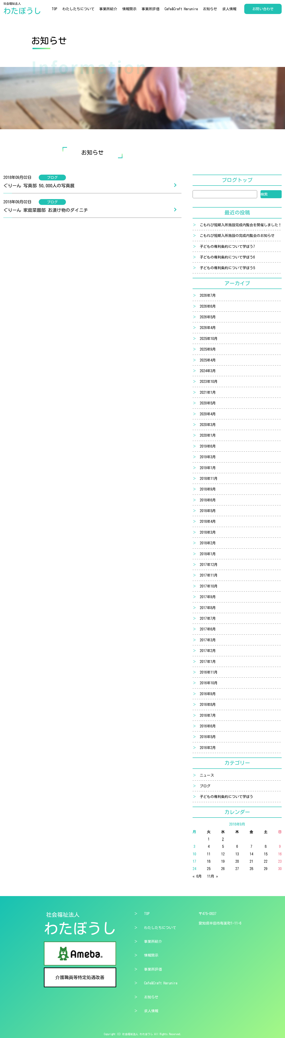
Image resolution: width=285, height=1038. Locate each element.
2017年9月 (208, 597)
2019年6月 (208, 446)
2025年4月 (208, 360)
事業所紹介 (108, 9)
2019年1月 (208, 468)
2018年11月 (209, 478)
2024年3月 (208, 371)
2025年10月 (209, 338)
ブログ (205, 786)
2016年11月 (209, 672)
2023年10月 (209, 381)
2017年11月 (209, 575)
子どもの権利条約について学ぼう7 (227, 246)
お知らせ (210, 9)
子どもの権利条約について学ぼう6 (227, 257)
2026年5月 (208, 317)
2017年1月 (208, 661)
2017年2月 (208, 650)
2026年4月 (208, 327)
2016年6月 (208, 726)
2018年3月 (208, 532)
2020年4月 (208, 414)
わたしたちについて (78, 9)
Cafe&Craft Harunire (181, 9)
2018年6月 (208, 500)
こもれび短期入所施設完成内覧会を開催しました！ (241, 225)
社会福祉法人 (22, 8)
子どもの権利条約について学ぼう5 (227, 268)
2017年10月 (209, 586)
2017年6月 (208, 629)
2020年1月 (208, 435)
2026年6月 (208, 306)
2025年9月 (208, 349)
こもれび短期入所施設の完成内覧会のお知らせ (237, 235)
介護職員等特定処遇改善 (79, 977)
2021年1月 (208, 392)
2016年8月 (208, 704)
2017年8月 (208, 608)
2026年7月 (208, 295)
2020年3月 (208, 424)
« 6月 (197, 876)
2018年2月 (208, 543)
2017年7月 (208, 618)
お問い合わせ (263, 9)
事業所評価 (150, 9)
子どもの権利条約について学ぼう (226, 796)
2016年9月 (208, 694)
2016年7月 (208, 715)
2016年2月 (208, 747)
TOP (54, 9)
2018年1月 (208, 554)
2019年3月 (208, 457)
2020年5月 (208, 403)
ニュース (207, 775)
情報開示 (129, 9)
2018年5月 (208, 511)
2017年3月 (208, 640)
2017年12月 (209, 564)
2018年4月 (208, 521)
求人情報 (229, 9)
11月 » (212, 876)
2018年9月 (208, 489)
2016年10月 (209, 683)
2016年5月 (208, 737)
